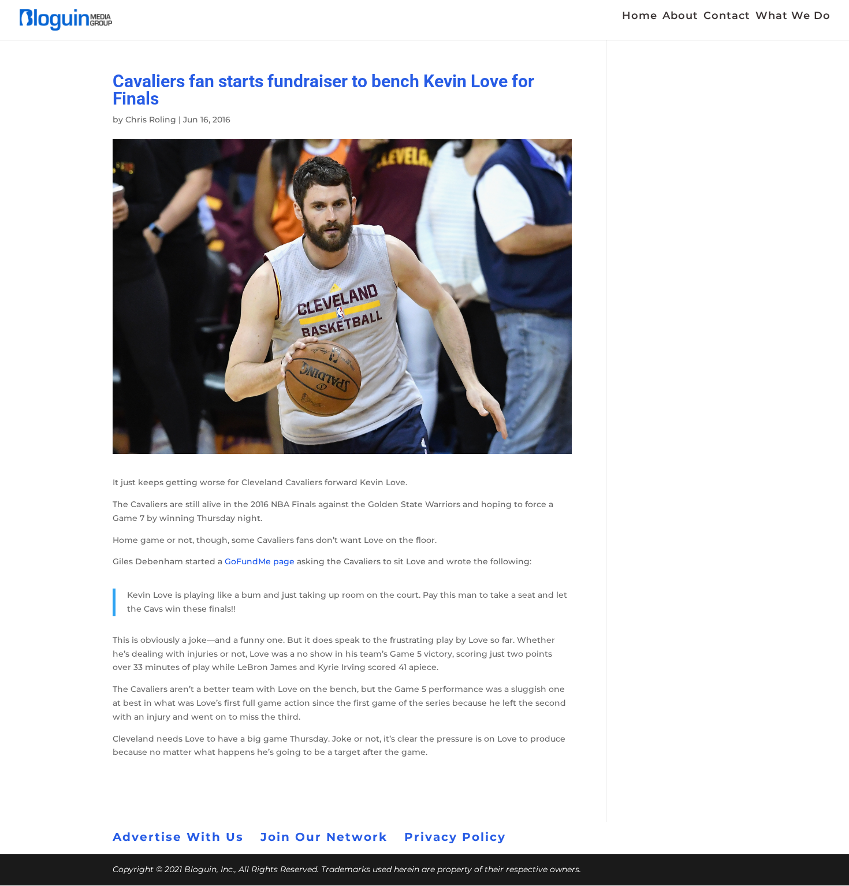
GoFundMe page (260, 561)
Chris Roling (150, 119)
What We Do (793, 17)
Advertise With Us (178, 837)
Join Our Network (324, 837)
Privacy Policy (455, 837)
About (680, 17)
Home (639, 17)
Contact (726, 17)
